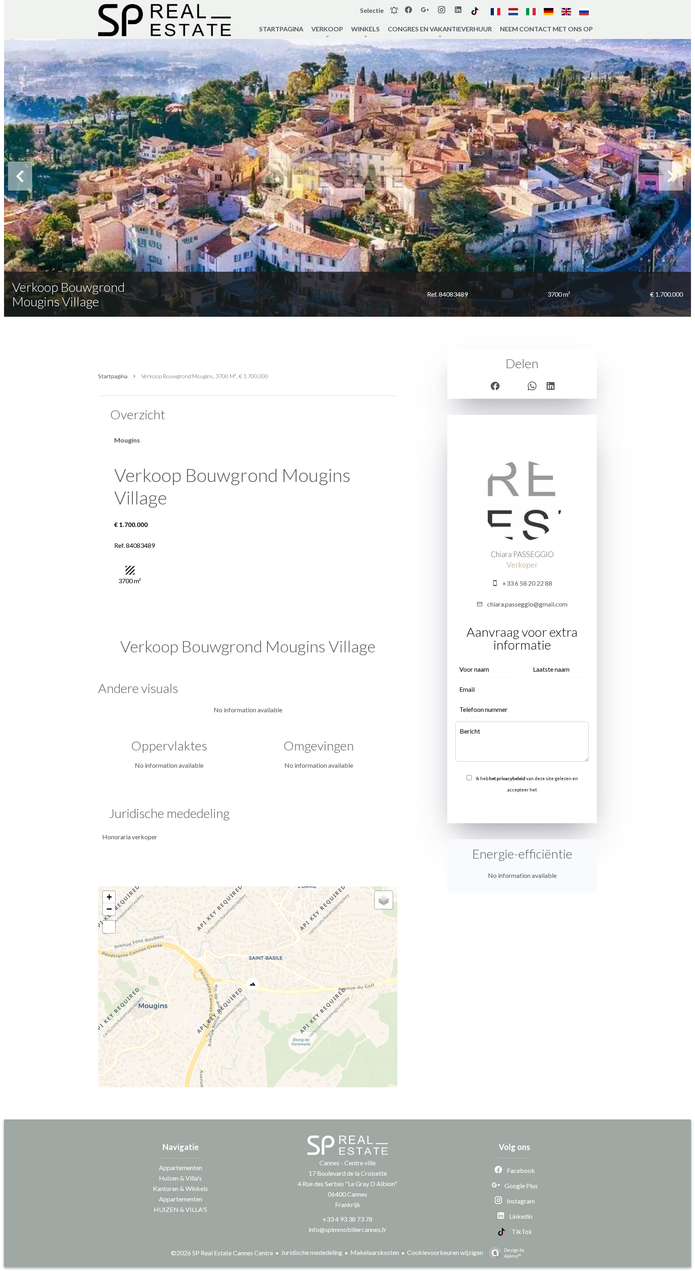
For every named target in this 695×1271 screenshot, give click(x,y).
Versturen (522, 807)
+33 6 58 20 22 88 (527, 583)
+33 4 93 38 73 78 (347, 1219)
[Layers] (384, 900)
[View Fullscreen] (109, 927)
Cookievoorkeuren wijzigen (445, 1252)
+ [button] (109, 897)
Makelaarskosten (374, 1252)
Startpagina (112, 376)
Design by (514, 1253)
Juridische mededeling (311, 1252)
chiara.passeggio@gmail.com (527, 604)
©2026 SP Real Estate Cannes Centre (222, 1253)
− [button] (109, 909)
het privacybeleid (507, 778)
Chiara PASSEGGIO (522, 554)
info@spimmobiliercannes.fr (347, 1229)
